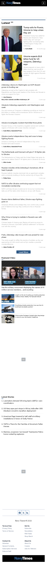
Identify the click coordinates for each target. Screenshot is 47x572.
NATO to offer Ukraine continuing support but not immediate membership (21, 184)
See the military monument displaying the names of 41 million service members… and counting (23, 288)
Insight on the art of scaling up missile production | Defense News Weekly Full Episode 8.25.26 (30, 296)
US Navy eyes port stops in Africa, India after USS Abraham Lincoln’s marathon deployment (23, 409)
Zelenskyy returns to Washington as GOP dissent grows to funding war (21, 85)
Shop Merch (29, 536)
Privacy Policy (7, 528)
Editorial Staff (6, 551)
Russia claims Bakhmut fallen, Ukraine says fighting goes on (22, 200)
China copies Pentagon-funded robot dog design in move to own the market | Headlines (29, 316)
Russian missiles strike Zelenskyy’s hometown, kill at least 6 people (22, 168)
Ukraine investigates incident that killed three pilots (22, 122)
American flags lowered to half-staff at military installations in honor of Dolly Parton (21, 417)
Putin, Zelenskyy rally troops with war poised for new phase (22, 235)
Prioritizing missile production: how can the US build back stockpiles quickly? (29, 306)
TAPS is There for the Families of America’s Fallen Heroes (23, 425)
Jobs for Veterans (30, 548)
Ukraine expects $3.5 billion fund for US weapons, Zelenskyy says (33, 60)
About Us (28, 543)
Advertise (5, 543)
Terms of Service (8, 531)
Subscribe (28, 528)
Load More (23, 252)
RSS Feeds (28, 533)
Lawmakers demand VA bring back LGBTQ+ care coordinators (22, 401)
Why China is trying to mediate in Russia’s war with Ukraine (22, 218)
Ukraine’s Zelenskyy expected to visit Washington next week (23, 106)
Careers (27, 546)
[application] (23, 273)
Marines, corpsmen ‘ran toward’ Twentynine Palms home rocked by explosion (23, 433)
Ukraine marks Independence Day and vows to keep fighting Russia (22, 137)
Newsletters (28, 531)
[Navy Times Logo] (13, 3)
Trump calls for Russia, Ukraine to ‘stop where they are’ (34, 30)
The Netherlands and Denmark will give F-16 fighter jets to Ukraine (23, 153)
